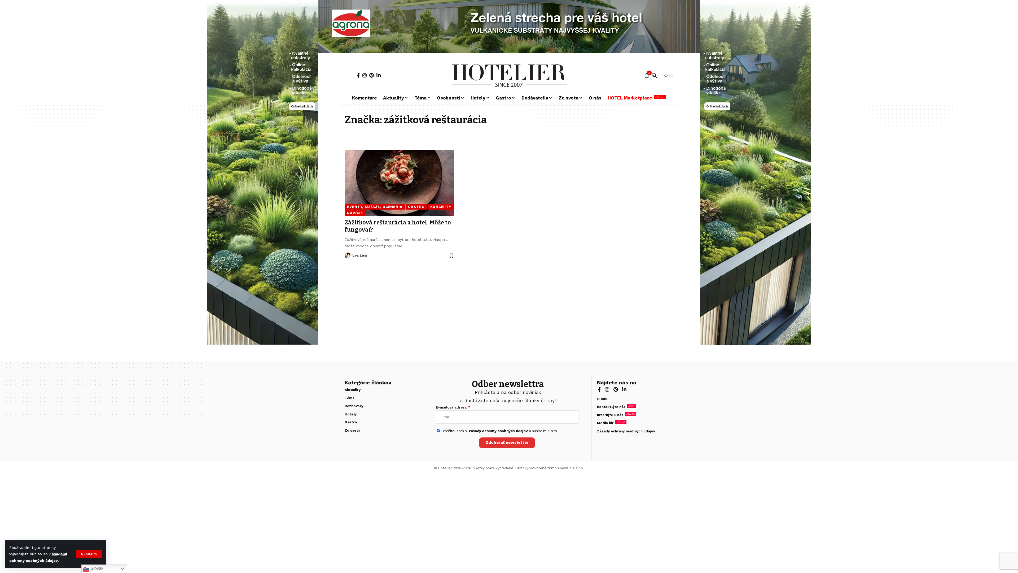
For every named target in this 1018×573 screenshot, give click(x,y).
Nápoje (355, 213)
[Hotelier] (509, 75)
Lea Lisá (359, 255)
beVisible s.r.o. (572, 468)
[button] (89, 554)
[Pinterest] (371, 75)
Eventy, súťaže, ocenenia (374, 207)
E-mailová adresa (452, 407)
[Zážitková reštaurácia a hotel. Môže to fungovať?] (399, 183)
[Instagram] (364, 75)
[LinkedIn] (378, 75)
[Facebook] (358, 75)
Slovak (96, 568)
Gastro (416, 207)
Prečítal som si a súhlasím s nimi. (501, 431)
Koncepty (440, 207)
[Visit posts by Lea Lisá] (347, 255)
